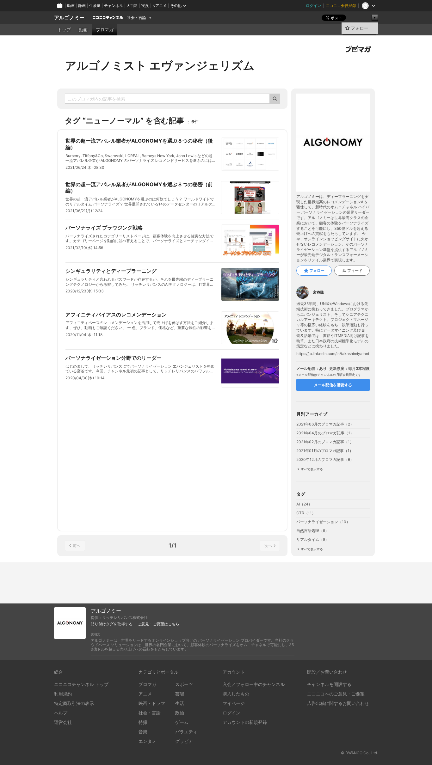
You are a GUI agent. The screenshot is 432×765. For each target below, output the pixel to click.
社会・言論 (136, 17)
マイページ (234, 703)
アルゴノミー (69, 17)
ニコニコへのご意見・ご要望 (336, 693)
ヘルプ (60, 712)
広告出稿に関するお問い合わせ (338, 703)
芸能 (179, 693)
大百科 (132, 5)
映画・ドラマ (152, 703)
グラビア (184, 741)
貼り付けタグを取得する (112, 624)
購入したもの (236, 693)
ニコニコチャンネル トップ (81, 684)
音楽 (143, 731)
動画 (71, 5)
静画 (82, 5)
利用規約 (63, 693)
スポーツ (184, 684)
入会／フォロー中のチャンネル (254, 684)
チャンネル (113, 5)
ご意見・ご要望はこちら (158, 624)
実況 (145, 5)
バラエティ (186, 731)
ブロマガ (105, 29)
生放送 (95, 5)
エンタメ (147, 741)
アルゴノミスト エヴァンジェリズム (160, 65)
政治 (179, 712)
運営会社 (63, 722)
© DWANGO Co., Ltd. (359, 752)
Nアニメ (159, 5)
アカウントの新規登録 (245, 722)
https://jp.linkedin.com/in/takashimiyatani (332, 354)
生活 (179, 703)
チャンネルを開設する (329, 684)
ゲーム (181, 722)
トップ (64, 29)
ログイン (313, 5)
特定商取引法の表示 (74, 703)
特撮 (143, 722)
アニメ (145, 693)
